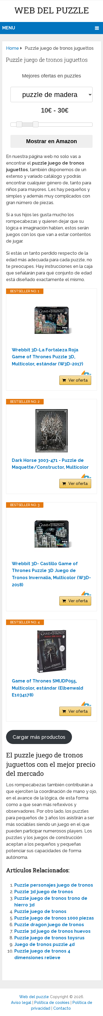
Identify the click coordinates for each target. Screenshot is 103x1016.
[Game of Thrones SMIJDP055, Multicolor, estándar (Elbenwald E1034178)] (51, 651)
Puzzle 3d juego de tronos (43, 891)
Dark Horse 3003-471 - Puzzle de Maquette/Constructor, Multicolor (50, 464)
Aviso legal (21, 1002)
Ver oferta (78, 380)
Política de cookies (51, 1002)
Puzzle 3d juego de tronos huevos (52, 931)
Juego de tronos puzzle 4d (44, 944)
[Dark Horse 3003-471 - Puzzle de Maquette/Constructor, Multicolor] (51, 431)
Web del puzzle (51, 10)
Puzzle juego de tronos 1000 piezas (54, 918)
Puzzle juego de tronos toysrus (49, 937)
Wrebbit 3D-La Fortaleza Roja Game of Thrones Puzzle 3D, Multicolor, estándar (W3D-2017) (47, 357)
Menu (8, 27)
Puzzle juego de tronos (40, 911)
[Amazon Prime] (83, 372)
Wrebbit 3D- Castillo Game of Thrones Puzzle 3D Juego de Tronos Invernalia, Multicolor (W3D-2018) (51, 574)
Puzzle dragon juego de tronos (49, 924)
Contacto (62, 1008)
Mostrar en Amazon (51, 141)
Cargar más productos (39, 737)
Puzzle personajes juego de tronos (53, 885)
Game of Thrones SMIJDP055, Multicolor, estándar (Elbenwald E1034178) (47, 688)
